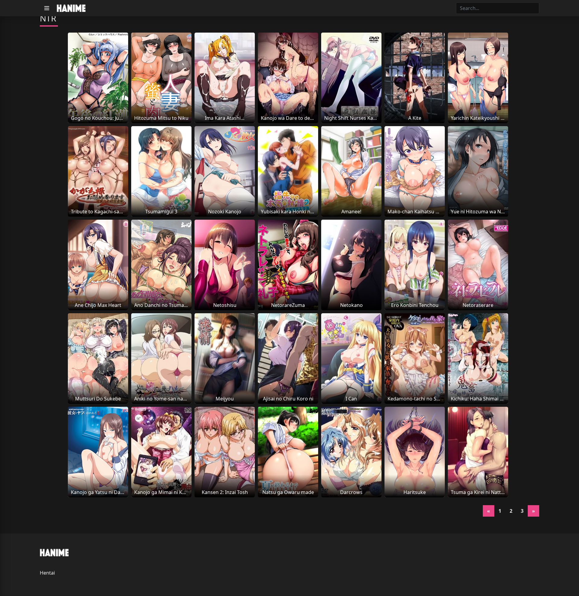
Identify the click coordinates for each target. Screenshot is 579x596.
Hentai (47, 572)
